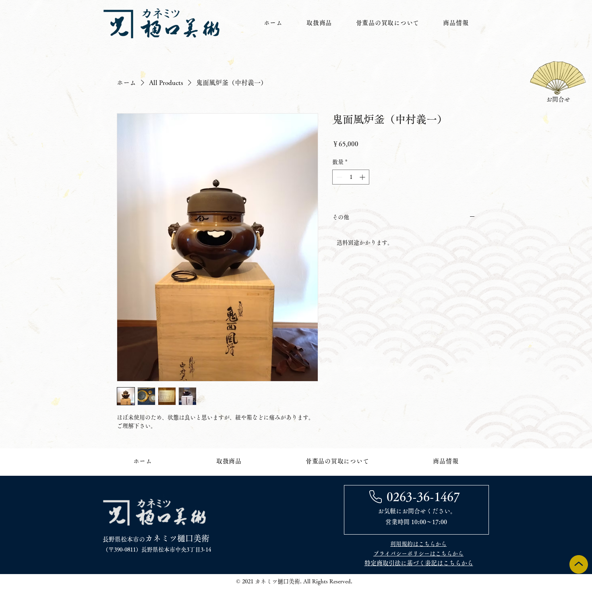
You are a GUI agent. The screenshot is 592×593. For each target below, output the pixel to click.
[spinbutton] (351, 177)
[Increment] (363, 177)
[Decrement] (338, 177)
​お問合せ (558, 99)
